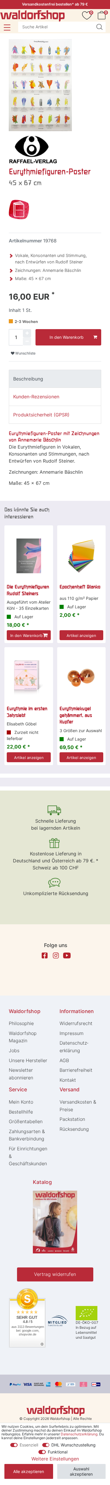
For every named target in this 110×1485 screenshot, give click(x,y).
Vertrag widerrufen (55, 1274)
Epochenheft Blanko (80, 586)
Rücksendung (74, 1129)
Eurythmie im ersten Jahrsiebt (27, 712)
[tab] (55, 379)
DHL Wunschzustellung (73, 1444)
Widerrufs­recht (76, 1023)
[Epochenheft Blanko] (81, 556)
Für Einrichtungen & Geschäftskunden (28, 1156)
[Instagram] (55, 955)
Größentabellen (26, 1121)
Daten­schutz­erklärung (74, 1046)
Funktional (57, 1451)
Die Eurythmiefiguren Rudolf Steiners (28, 590)
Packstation (72, 1119)
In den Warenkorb (67, 337)
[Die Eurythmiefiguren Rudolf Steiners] (28, 556)
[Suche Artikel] (99, 27)
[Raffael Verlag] (33, 149)
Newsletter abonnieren (21, 1074)
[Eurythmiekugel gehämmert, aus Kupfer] (81, 677)
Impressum (72, 1033)
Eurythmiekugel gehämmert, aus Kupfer (76, 715)
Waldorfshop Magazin (23, 1037)
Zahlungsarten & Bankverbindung (27, 1135)
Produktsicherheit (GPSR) (41, 415)
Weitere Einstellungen (55, 1459)
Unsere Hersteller (28, 1060)
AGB (64, 1060)
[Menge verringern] (27, 341)
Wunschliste (24, 353)
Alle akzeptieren (28, 1471)
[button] (7, 27)
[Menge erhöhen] (27, 333)
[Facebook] (44, 955)
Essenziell (29, 1444)
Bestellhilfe (21, 1112)
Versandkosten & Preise (78, 1105)
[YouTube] (66, 955)
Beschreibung (28, 379)
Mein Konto (21, 1102)
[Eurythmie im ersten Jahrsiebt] (28, 677)
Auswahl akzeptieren (81, 1471)
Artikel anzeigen (81, 635)
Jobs (14, 1050)
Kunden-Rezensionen (36, 397)
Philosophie (21, 1023)
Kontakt (68, 1080)
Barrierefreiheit (76, 1070)
